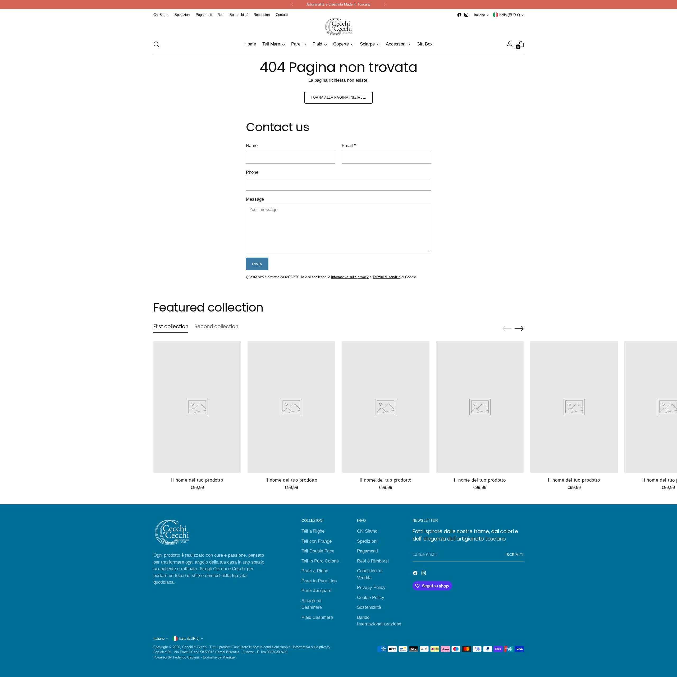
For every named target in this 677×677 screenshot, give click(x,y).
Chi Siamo (367, 531)
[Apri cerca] (156, 44)
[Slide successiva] (519, 328)
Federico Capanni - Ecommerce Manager (204, 657)
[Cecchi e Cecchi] (338, 27)
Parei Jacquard (316, 590)
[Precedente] (292, 4)
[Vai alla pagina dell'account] (509, 44)
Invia (257, 264)
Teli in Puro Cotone (320, 561)
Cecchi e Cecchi (194, 647)
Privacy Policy (371, 587)
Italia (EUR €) (509, 15)
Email (349, 145)
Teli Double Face (317, 551)
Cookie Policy (370, 597)
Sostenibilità (369, 607)
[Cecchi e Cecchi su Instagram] (466, 14)
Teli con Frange (316, 541)
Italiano (479, 15)
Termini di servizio (386, 277)
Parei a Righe (314, 570)
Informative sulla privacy (350, 277)
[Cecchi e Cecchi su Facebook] (459, 14)
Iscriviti (514, 555)
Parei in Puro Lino (319, 580)
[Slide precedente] (506, 328)
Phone (252, 172)
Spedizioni (367, 541)
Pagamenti (367, 551)
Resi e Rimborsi (373, 561)
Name (252, 145)
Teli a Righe (312, 531)
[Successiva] (385, 4)
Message (255, 199)
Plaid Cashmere (317, 617)
